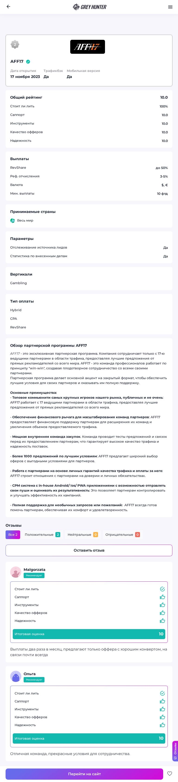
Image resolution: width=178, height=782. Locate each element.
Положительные (42, 535)
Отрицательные (122, 535)
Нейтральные (82, 535)
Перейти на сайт (50, 39)
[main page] (90, 7)
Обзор (79, 39)
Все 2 (12, 535)
